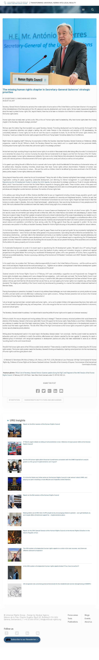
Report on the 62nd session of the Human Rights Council (41, 424)
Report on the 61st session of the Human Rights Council (41, 495)
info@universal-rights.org (50, 620)
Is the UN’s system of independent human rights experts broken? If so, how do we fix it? (51, 566)
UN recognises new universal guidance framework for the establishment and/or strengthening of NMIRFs (57, 584)
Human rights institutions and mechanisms (43, 400)
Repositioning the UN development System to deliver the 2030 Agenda (26, 182)
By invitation (14, 400)
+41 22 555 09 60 (31, 620)
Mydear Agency (42, 615)
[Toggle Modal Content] (92, 9)
